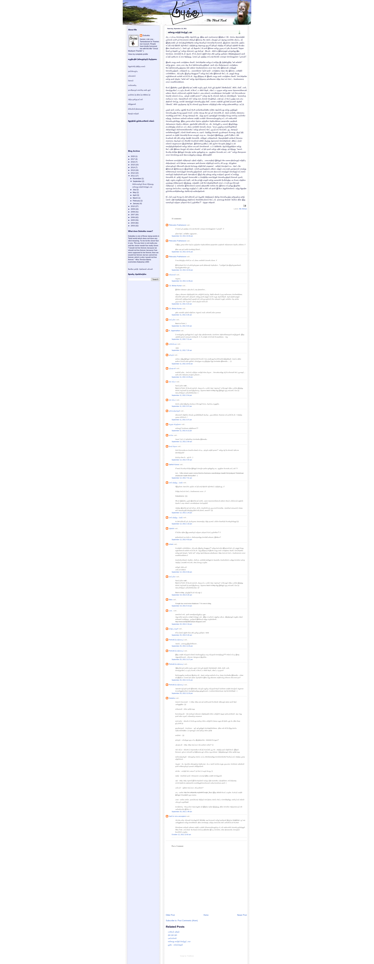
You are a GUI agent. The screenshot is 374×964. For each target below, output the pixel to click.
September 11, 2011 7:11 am (182, 339)
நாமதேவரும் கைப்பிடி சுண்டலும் (139, 90)
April (135, 195)
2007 (133, 215)
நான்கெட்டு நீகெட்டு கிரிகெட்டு (139, 95)
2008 (133, 212)
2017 (133, 159)
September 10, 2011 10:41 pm (182, 252)
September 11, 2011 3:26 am (182, 315)
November (137, 178)
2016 (133, 162)
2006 (133, 217)
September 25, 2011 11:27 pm (182, 659)
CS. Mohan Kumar (175, 285)
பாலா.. (171, 611)
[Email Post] (244, 205)
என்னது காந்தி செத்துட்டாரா (180, 32)
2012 (133, 173)
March (135, 198)
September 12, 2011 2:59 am (182, 441)
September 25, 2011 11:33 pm (182, 693)
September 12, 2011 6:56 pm (182, 572)
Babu (170, 599)
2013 (133, 170)
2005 (133, 220)
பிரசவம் (131, 80)
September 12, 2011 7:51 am (182, 478)
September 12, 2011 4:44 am (182, 460)
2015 (133, 165)
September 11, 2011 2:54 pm (182, 395)
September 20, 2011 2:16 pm (182, 624)
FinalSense (190, 956)
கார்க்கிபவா (173, 344)
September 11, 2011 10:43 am (182, 364)
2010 (133, 206)
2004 (133, 223)
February (136, 201)
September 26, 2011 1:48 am (182, 811)
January (136, 203)
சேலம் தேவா (173, 446)
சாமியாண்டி (132, 85)
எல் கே (171, 435)
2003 (133, 226)
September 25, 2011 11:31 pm (182, 680)
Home (206, 915)
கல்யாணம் (132, 76)
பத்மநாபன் (172, 368)
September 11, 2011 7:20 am (182, 350)
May (135, 192)
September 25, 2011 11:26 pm (182, 646)
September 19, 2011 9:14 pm (182, 606)
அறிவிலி (171, 528)
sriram (171, 544)
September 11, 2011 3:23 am (182, 304)
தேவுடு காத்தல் (133, 113)
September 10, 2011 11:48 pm (182, 281)
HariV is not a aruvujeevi (177, 816)
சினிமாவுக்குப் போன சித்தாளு (143, 184)
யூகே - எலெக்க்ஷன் (175, 945)
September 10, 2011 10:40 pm (182, 236)
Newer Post (242, 915)
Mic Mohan (243, 209)
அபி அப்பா (172, 382)
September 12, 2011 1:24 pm (182, 513)
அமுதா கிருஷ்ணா (175, 424)
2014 (133, 167)
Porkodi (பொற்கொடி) (176, 640)
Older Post (170, 915)
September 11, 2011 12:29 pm (182, 377)
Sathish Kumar (174, 464)
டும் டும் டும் (172, 935)
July (134, 190)
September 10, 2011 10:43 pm (182, 270)
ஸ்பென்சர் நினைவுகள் (136, 109)
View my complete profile (138, 54)
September (137, 181)
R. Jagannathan (174, 330)
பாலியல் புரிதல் (174, 932)
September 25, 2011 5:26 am (182, 635)
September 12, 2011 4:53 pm (182, 539)
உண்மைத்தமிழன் (174, 411)
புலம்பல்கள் (172, 938)
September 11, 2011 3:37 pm (182, 420)
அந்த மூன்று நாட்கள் (135, 99)
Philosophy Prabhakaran (177, 225)
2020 (133, 156)
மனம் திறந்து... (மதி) (176, 482)
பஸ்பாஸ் (150, 269)
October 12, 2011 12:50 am (181, 834)
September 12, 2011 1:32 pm (182, 524)
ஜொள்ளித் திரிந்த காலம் (136, 66)
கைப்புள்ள (172, 320)
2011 (133, 176)
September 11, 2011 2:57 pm (182, 406)
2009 (133, 209)
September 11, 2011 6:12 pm (182, 430)
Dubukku (172, 698)
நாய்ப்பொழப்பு (133, 71)
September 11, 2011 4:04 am (182, 326)
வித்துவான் (132, 104)
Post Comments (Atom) (188, 920)
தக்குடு (171, 355)
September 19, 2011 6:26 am (182, 595)
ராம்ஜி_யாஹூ (173, 629)
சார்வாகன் (172, 275)
